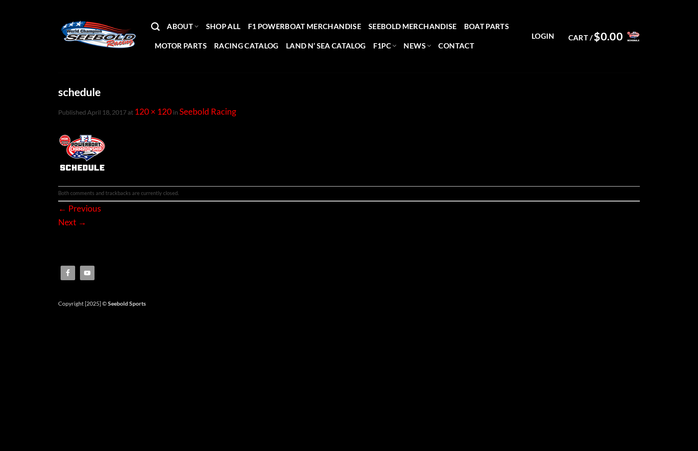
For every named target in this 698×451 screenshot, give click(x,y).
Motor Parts (181, 46)
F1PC (382, 46)
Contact (456, 46)
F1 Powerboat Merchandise (304, 26)
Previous (79, 208)
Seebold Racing (207, 111)
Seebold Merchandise (412, 26)
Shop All (223, 26)
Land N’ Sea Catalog (326, 46)
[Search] (155, 26)
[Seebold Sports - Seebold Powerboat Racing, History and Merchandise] (98, 36)
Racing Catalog (246, 46)
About (180, 26)
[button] (543, 36)
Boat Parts (486, 26)
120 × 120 (153, 111)
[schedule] (82, 151)
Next (72, 222)
